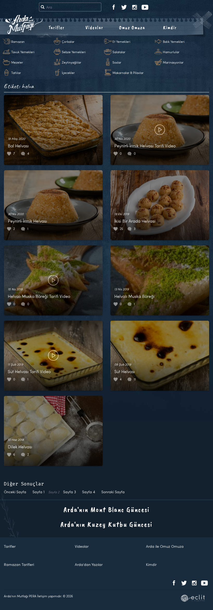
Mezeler (17, 62)
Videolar (94, 27)
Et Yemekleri (121, 41)
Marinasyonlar (173, 62)
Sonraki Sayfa (113, 491)
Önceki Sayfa (15, 491)
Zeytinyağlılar (71, 62)
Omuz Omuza (132, 27)
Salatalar (118, 52)
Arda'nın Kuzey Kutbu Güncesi (106, 524)
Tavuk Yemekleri (23, 52)
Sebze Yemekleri (74, 52)
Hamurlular (171, 52)
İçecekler (68, 73)
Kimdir (170, 27)
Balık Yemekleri (174, 41)
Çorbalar (68, 41)
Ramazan (18, 41)
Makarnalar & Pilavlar (128, 73)
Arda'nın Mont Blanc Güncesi (107, 509)
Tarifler (56, 27)
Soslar (116, 62)
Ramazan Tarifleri (19, 564)
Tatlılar (16, 73)
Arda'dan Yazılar (89, 564)
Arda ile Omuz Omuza (165, 546)
